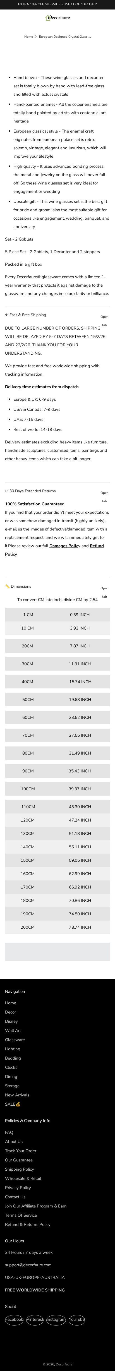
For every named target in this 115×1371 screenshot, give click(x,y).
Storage (12, 1086)
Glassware (15, 1040)
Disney (11, 1021)
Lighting (12, 1049)
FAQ (9, 1132)
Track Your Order (20, 1151)
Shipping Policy (19, 1169)
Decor (10, 1012)
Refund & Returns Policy (28, 1224)
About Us (14, 1141)
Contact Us (15, 1197)
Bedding (13, 1058)
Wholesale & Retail (23, 1178)
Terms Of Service (21, 1215)
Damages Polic (63, 546)
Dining (11, 1076)
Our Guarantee (19, 1160)
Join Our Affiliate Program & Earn (36, 1206)
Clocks (11, 1067)
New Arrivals (17, 1095)
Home (28, 37)
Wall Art (13, 1030)
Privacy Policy (18, 1187)
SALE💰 (13, 1104)
